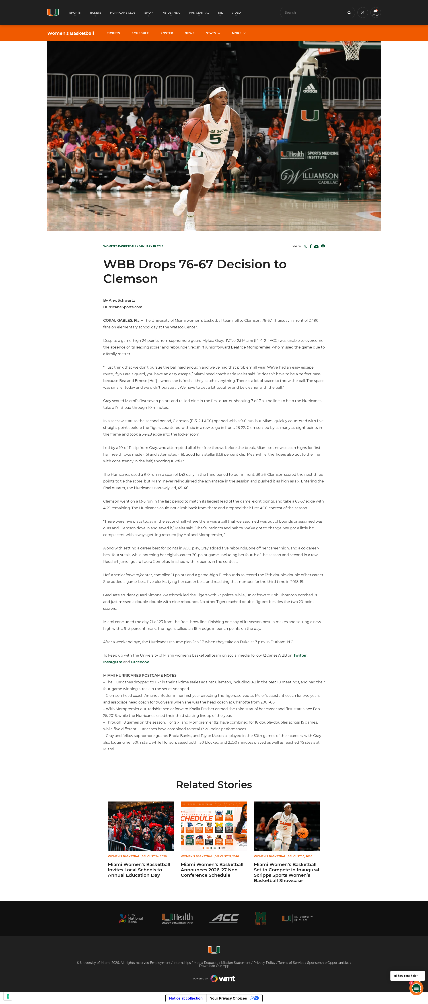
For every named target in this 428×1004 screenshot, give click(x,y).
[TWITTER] (304, 246)
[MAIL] (316, 246)
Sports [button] (75, 12)
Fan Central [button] (199, 12)
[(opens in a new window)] (130, 918)
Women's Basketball (70, 33)
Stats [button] (211, 33)
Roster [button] (166, 33)
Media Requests (206, 963)
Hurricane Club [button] (123, 12)
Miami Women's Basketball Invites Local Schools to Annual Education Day (139, 870)
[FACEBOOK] (310, 246)
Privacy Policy (264, 963)
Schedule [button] (140, 33)
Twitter (300, 655)
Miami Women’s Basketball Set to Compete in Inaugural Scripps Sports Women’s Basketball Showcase (286, 872)
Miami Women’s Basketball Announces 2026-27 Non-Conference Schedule (212, 870)
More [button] (236, 33)
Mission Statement (236, 963)
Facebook (140, 662)
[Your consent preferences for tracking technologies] (8, 996)
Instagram (112, 662)
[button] (362, 12)
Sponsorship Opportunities (328, 963)
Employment (160, 963)
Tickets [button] (95, 12)
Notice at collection (186, 998)
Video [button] (236, 12)
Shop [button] (148, 12)
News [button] (190, 33)
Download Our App (214, 966)
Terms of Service (291, 963)
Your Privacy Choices (228, 998)
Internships (182, 963)
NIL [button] (220, 12)
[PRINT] (322, 246)
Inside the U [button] (171, 12)
